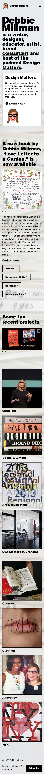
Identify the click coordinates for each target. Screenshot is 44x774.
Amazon (9, 269)
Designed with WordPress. (14, 766)
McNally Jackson (14, 294)
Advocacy (9, 698)
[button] (38, 173)
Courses (8, 603)
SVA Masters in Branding (20, 552)
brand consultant (15, 51)
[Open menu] (40, 6)
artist (33, 44)
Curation (8, 651)
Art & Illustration (14, 505)
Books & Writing (14, 458)
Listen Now (16, 104)
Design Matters (21, 65)
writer (19, 35)
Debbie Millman (19, 6)
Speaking (9, 411)
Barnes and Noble (15, 277)
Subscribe (34, 768)
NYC (5, 745)
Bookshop (10, 286)
